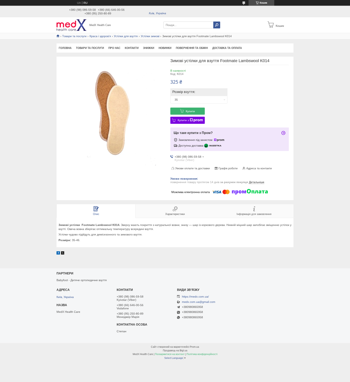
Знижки (148, 48)
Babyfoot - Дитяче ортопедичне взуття (82, 280)
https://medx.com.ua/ (195, 296)
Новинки (165, 48)
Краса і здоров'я (100, 36)
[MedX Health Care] (72, 24)
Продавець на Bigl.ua (175, 350)
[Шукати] (216, 25)
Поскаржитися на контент (170, 354)
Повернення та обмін (192, 48)
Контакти (132, 48)
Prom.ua (194, 346)
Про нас (114, 48)
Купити (190, 111)
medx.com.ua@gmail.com (198, 301)
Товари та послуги (74, 36)
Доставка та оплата (227, 48)
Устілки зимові (150, 36)
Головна (65, 48)
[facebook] (58, 253)
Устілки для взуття (126, 36)
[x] (62, 253)
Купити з (183, 120)
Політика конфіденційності (202, 354)
